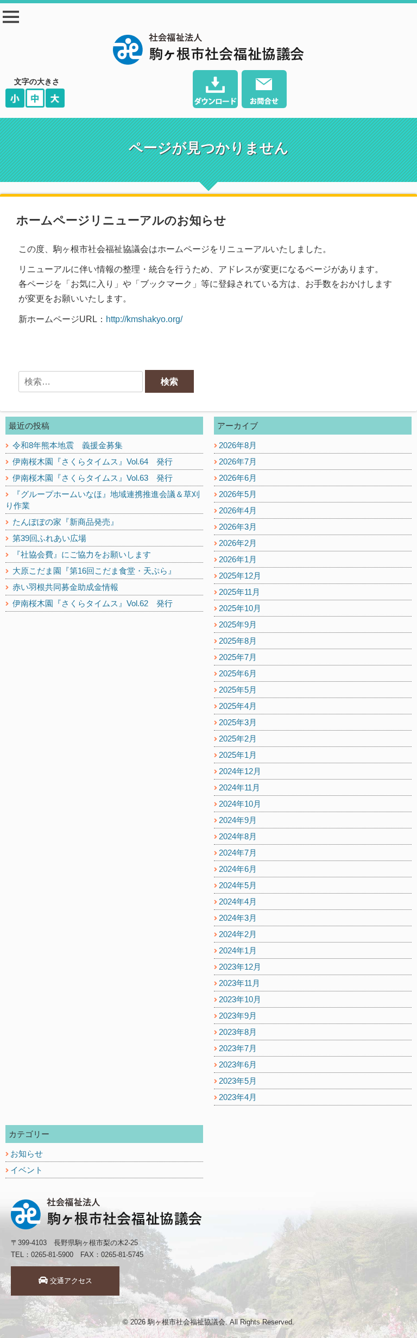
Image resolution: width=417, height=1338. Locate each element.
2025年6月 (238, 673)
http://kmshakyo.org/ (144, 319)
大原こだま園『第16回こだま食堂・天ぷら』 (94, 570)
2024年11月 (239, 787)
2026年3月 (238, 526)
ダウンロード (215, 90)
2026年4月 (238, 510)
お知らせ (26, 1153)
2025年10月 (240, 608)
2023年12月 (240, 966)
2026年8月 (238, 445)
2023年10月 (240, 999)
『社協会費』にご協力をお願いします (81, 554)
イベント (26, 1169)
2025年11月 (239, 591)
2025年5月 (238, 689)
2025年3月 (238, 722)
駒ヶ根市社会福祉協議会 (186, 1322)
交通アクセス (70, 1281)
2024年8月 (238, 836)
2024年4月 (238, 901)
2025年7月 (238, 657)
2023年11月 (239, 983)
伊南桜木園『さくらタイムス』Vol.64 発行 (92, 461)
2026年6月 (238, 477)
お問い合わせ (264, 90)
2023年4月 (238, 1097)
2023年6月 (238, 1064)
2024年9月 (238, 820)
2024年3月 (238, 917)
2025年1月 (238, 754)
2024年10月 (240, 803)
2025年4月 (238, 706)
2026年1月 (238, 559)
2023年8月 (238, 1032)
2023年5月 (238, 1080)
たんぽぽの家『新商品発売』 (65, 521)
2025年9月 (238, 624)
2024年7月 (238, 852)
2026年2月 (238, 543)
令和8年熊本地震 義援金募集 (67, 445)
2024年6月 (238, 869)
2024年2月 (238, 934)
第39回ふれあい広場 (49, 538)
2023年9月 (238, 1015)
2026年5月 (238, 494)
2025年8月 (238, 640)
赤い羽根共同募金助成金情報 (65, 587)
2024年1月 (238, 950)
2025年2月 (238, 738)
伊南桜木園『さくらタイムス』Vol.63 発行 (92, 477)
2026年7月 (238, 461)
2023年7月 (238, 1048)
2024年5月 (238, 885)
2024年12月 (240, 771)
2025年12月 (240, 575)
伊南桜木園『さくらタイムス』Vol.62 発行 (92, 603)
